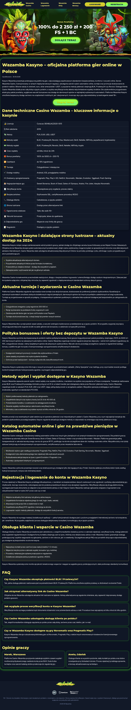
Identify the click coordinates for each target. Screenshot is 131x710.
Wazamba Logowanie (45, 4)
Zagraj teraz (65, 102)
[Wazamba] (14, 4)
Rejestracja (117, 4)
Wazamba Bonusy (76, 4)
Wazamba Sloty (63, 4)
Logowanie (95, 4)
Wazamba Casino (30, 4)
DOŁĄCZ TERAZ (65, 40)
